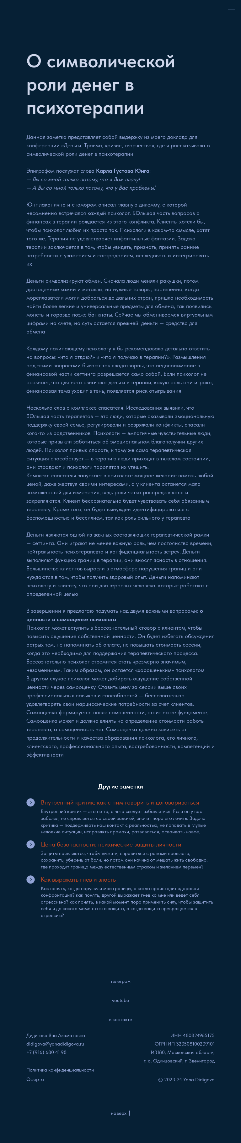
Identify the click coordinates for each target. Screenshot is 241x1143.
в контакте (120, 1019)
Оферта (35, 1079)
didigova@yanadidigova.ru (55, 1044)
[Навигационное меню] (231, 10)
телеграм (120, 981)
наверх (118, 1113)
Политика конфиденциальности (60, 1070)
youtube (120, 1000)
